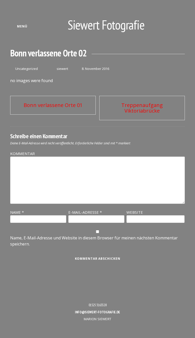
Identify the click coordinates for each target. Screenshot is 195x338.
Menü (21, 26)
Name (17, 212)
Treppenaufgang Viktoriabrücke (142, 108)
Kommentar (22, 153)
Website (134, 212)
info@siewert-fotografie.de (97, 312)
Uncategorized (26, 68)
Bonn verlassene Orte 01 (53, 105)
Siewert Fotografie (106, 25)
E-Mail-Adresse (85, 212)
